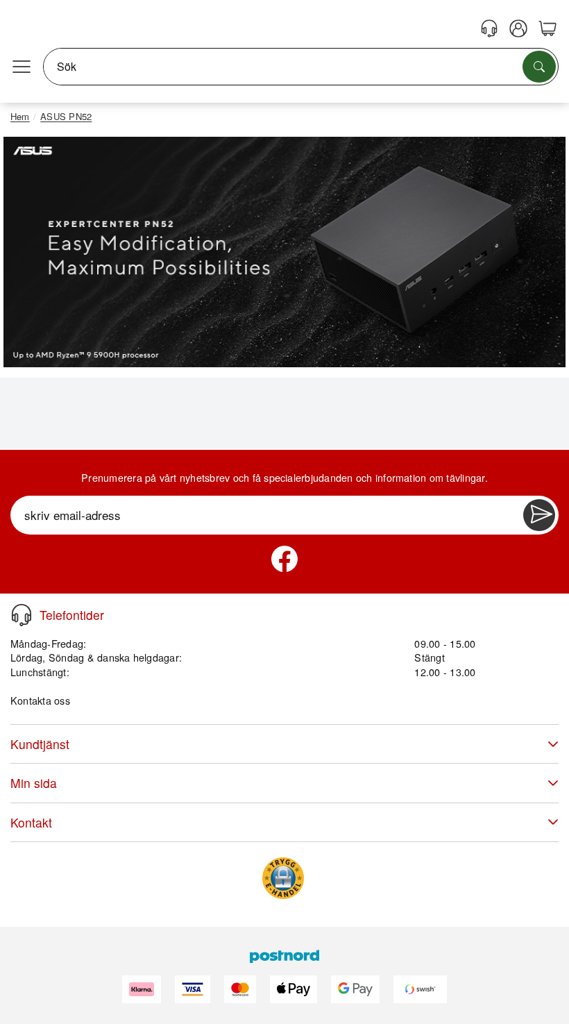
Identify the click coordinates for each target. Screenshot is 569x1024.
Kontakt (31, 822)
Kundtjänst (39, 744)
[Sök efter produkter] (539, 67)
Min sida (33, 782)
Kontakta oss (40, 700)
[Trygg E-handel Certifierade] (283, 878)
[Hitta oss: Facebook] (284, 559)
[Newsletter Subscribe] (539, 515)
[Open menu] (21, 67)
